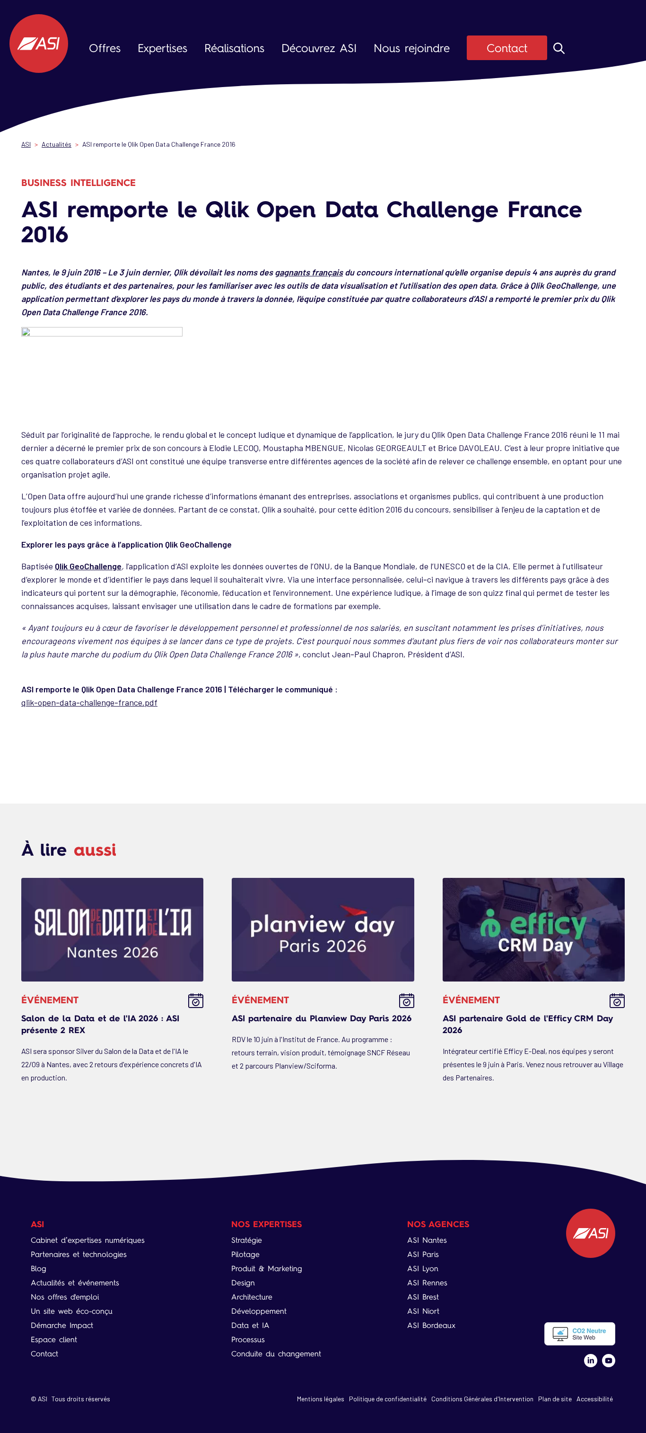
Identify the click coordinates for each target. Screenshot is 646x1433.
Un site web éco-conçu (72, 1311)
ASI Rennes (427, 1282)
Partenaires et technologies (79, 1254)
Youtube (608, 1360)
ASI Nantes (427, 1240)
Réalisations (234, 48)
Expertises (162, 48)
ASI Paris (423, 1254)
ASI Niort (423, 1311)
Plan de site (555, 1399)
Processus (248, 1339)
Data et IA (250, 1325)
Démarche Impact (62, 1325)
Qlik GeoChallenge (88, 566)
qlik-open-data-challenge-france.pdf (89, 702)
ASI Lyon (422, 1268)
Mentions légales (320, 1399)
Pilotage (245, 1254)
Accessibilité (594, 1399)
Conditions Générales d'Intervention (482, 1399)
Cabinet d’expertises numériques (88, 1240)
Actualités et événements (75, 1282)
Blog (38, 1268)
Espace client (54, 1339)
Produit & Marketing (266, 1268)
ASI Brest (423, 1296)
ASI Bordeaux (431, 1325)
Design (243, 1282)
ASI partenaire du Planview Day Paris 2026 (321, 1018)
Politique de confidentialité (388, 1399)
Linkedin (590, 1360)
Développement (259, 1311)
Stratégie (246, 1240)
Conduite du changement (276, 1353)
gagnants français (309, 272)
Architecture (251, 1296)
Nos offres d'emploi (65, 1296)
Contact (507, 48)
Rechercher (559, 48)
